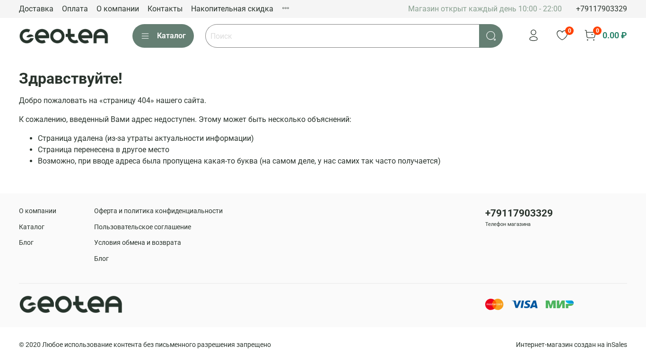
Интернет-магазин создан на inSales (571, 345)
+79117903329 (601, 8)
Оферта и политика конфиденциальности (158, 211)
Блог (26, 243)
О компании (117, 8)
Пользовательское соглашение (142, 227)
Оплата (75, 8)
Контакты (165, 8)
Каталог (171, 35)
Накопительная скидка (232, 8)
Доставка (36, 8)
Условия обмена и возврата (137, 243)
